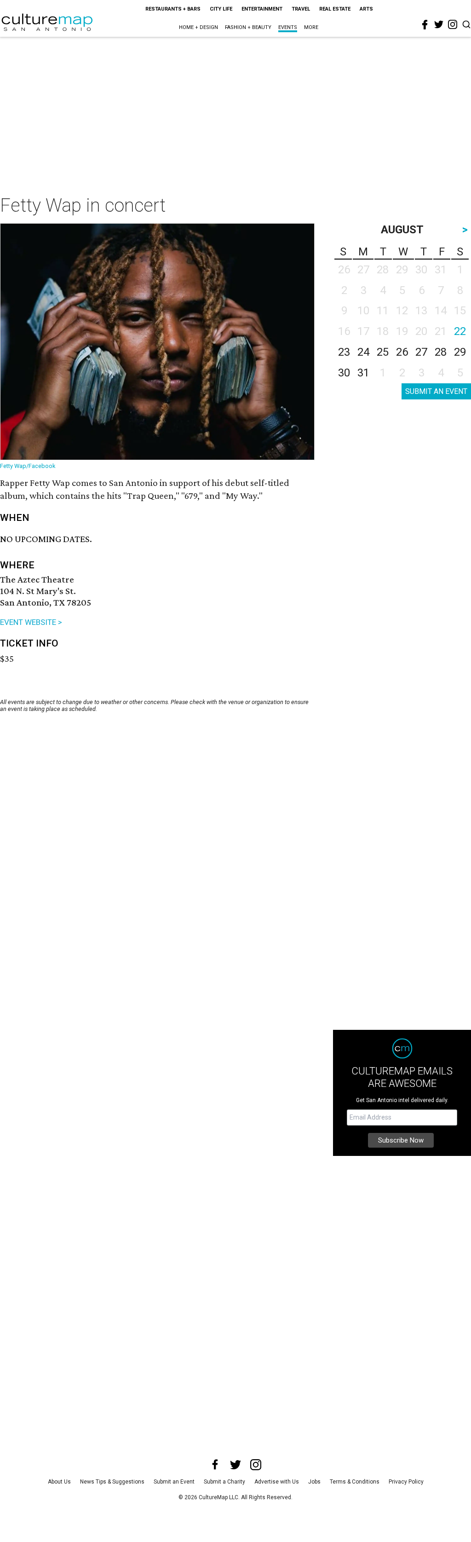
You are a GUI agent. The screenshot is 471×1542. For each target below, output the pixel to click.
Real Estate (334, 9)
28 (441, 352)
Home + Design (198, 27)
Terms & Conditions (354, 1481)
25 (383, 352)
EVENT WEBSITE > (31, 622)
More (311, 27)
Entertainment (261, 9)
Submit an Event (174, 1481)
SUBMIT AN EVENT (436, 391)
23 (344, 352)
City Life (221, 9)
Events (287, 27)
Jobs (314, 1481)
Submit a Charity (224, 1481)
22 (460, 331)
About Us (59, 1481)
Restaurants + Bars (173, 9)
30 (344, 372)
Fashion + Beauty (248, 27)
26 (402, 352)
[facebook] (425, 25)
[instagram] (452, 24)
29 (460, 352)
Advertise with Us (276, 1481)
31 (363, 372)
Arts (366, 9)
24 (363, 352)
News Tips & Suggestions (112, 1481)
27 (421, 352)
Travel (301, 9)
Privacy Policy (406, 1481)
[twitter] (438, 24)
